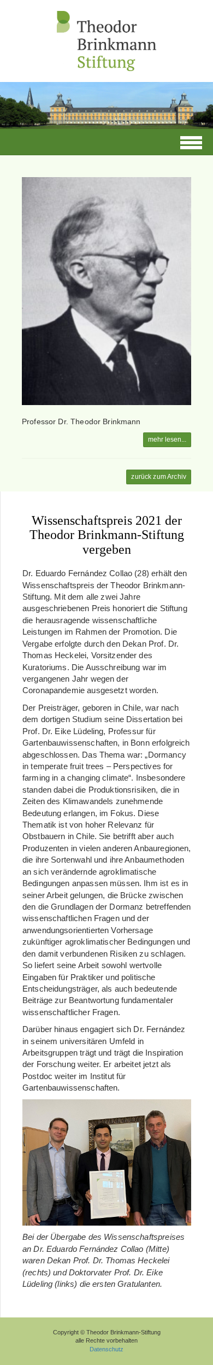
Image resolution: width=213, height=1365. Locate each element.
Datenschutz (106, 1349)
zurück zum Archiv (158, 477)
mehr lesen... (167, 439)
